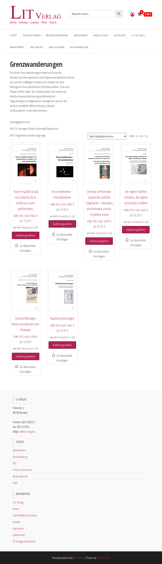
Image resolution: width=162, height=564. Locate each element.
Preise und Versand (22, 470)
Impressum (18, 528)
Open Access (100, 35)
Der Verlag (36, 47)
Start (13, 35)
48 (141, 136)
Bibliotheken (56, 47)
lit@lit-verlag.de (27, 431)
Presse (16, 509)
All (147, 136)
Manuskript (17, 47)
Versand (25, 227)
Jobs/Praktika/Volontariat (25, 515)
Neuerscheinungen (57, 35)
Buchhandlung (79, 47)
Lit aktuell (138, 35)
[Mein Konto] (132, 14)
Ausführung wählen (25, 235)
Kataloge (119, 35)
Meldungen (80, 35)
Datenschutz (19, 535)
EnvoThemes (103, 558)
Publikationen (31, 35)
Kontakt (16, 522)
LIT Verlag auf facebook (24, 541)
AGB (15, 483)
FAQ (15, 463)
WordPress (78, 558)
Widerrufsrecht (20, 476)
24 (137, 136)
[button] (26, 248)
